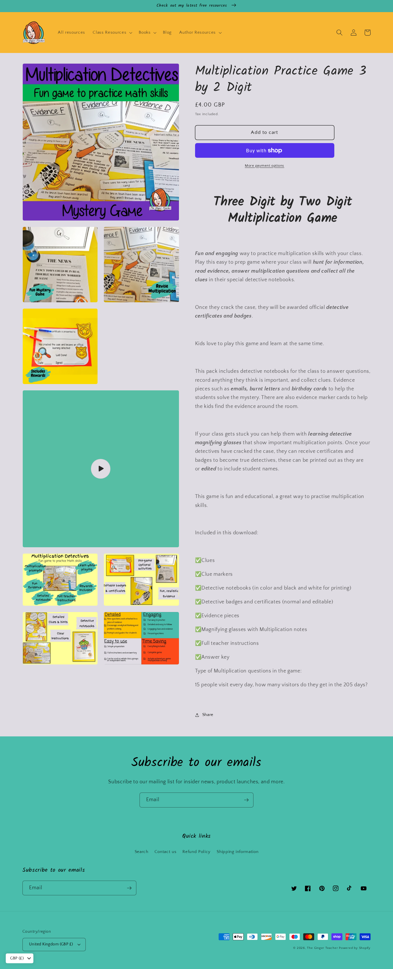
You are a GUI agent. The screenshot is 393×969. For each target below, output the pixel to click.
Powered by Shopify (355, 948)
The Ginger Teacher (322, 948)
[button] (112, 32)
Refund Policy (196, 851)
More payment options (264, 166)
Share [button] (207, 714)
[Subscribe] (246, 800)
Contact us (165, 851)
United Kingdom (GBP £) (51, 944)
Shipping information (237, 851)
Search (141, 851)
